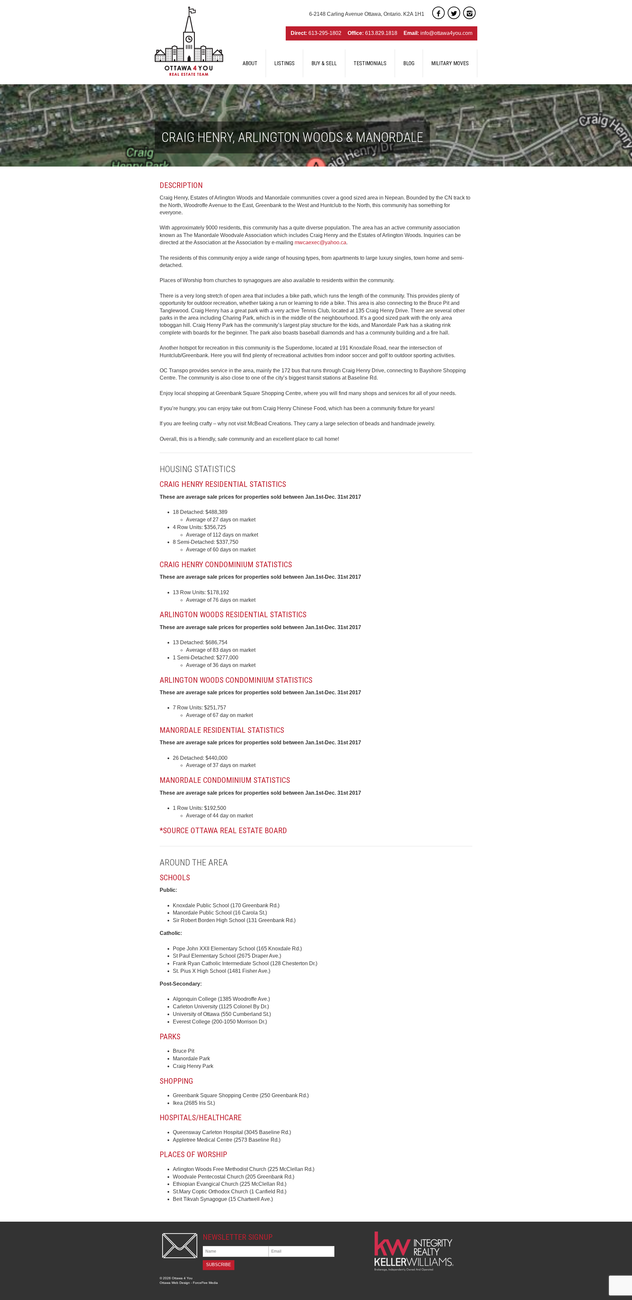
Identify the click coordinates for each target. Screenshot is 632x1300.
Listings (284, 63)
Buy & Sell (324, 63)
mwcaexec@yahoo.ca (320, 242)
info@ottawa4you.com (446, 33)
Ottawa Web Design (175, 1283)
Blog (408, 63)
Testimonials (370, 63)
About (250, 63)
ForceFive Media (205, 1283)
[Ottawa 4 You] (189, 41)
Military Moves (450, 63)
